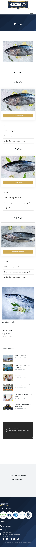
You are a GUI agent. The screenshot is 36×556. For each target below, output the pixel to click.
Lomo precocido (7, 330)
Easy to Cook (6, 333)
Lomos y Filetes (7, 337)
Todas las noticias (17, 479)
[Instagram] (11, 539)
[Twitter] (3, 539)
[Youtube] (14, 539)
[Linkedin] (7, 539)
